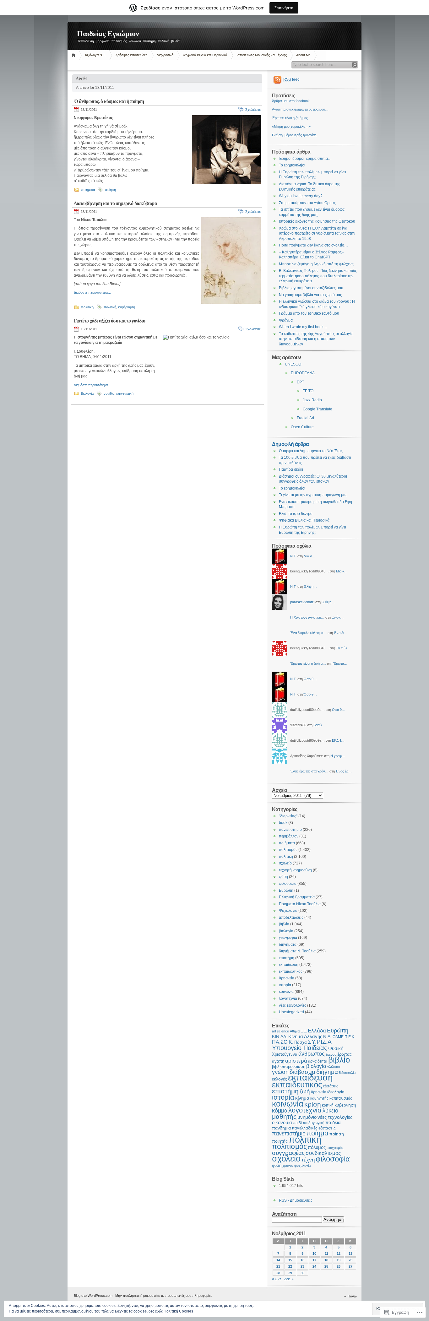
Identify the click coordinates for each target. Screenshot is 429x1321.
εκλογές (279, 1078)
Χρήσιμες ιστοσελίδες (131, 55)
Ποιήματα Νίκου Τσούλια (300, 904)
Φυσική (335, 1048)
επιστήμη (286, 958)
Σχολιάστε (253, 109)
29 (290, 1273)
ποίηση (110, 190)
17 (314, 1260)
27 (350, 1266)
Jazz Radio (312, 400)
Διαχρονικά (165, 55)
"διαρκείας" (288, 816)
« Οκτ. (277, 1279)
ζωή (305, 1091)
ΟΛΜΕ (338, 1037)
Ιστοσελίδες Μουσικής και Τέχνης (261, 55)
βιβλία (284, 924)
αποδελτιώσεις (291, 917)
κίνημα (302, 1098)
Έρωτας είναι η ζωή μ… (308, 663)
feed (291, 79)
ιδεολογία (336, 1092)
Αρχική (75, 55)
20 (350, 1260)
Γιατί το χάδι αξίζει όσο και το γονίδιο (109, 320)
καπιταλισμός (340, 1098)
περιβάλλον (288, 836)
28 (278, 1273)
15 (290, 1260)
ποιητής (280, 1141)
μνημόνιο (307, 1117)
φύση (283, 876)
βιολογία (87, 393)
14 (278, 1260)
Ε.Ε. (304, 1031)
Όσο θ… (310, 679)
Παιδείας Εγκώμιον (108, 34)
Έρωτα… (340, 663)
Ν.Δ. (327, 1036)
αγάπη (278, 1061)
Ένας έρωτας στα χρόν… (309, 771)
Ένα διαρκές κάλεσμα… (308, 633)
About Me (303, 55)
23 (302, 1266)
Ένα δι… (340, 633)
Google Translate (317, 409)
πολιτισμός (288, 849)
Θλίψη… (310, 586)
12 (338, 1253)
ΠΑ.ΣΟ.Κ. (282, 1042)
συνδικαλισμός (323, 1153)
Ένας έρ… (344, 771)
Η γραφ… (337, 756)
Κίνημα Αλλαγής (305, 1036)
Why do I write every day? (301, 196)
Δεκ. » (289, 1279)
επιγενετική (124, 393)
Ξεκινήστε (283, 7)
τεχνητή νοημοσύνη (295, 870)
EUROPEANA (303, 373)
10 (314, 1253)
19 (338, 1260)
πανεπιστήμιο (290, 829)
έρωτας (344, 1054)
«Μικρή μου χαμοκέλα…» (291, 126)
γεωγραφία (288, 937)
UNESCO (293, 364)
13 (350, 1253)
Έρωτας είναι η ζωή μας (290, 118)
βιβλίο (339, 1059)
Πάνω (352, 1296)
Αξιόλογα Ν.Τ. (95, 55)
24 (314, 1266)
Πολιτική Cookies (178, 1311)
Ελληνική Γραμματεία (297, 897)
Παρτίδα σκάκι (291, 469)
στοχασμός (335, 1148)
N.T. (293, 556)
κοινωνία (286, 991)
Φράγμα (286, 320)
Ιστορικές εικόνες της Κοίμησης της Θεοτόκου (317, 221)
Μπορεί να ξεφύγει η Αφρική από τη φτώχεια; (316, 264)
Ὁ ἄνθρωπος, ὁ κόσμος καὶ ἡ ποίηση (109, 101)
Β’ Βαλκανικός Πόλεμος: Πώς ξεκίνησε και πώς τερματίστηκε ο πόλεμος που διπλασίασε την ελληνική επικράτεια (318, 275)
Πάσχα (300, 1042)
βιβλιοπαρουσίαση (288, 1066)
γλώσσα (333, 1067)
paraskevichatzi (302, 602)
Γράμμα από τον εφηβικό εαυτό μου (309, 313)
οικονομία (282, 1122)
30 (302, 1273)
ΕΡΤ (300, 382)
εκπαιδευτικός (290, 971)
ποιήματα (88, 190)
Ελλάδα (317, 1030)
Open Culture (302, 427)
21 (278, 1266)
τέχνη (308, 1160)
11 (326, 1253)
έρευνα (331, 1054)
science (283, 1031)
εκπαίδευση (288, 964)
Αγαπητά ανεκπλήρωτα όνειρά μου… (300, 109)
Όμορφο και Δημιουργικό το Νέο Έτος (311, 451)
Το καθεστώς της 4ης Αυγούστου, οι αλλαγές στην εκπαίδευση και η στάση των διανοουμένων (316, 339)
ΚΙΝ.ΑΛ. (279, 1036)
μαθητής (284, 1116)
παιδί (297, 1123)
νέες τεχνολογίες (292, 1005)
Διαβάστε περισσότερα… (92, 292)
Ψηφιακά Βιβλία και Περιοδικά (205, 55)
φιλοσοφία (287, 883)
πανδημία (281, 1128)
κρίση (312, 1104)
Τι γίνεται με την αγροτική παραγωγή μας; (313, 495)
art (274, 1031)
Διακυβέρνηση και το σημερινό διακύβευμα (115, 203)
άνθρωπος (311, 1054)
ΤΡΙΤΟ (308, 391)
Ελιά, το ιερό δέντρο (295, 514)
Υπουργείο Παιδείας (299, 1047)
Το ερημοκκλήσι (292, 165)
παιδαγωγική (313, 1123)
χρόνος (287, 1165)
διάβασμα (302, 1072)
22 (290, 1266)
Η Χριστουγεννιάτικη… (307, 617)
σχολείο (285, 863)
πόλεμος (317, 1147)
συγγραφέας (288, 1153)
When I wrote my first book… (303, 327)
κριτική (328, 1105)
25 (326, 1266)
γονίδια (109, 393)
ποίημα (318, 1133)
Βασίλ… (319, 725)
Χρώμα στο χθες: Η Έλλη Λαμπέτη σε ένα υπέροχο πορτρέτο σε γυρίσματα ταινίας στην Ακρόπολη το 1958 (317, 233)
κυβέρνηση (126, 307)
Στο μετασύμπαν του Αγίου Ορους (307, 203)
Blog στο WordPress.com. (93, 1295)
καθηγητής (319, 1098)
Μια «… (309, 556)
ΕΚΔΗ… (338, 740)
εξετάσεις (330, 1086)
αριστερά (296, 1061)
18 (326, 1260)
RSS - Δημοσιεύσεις (295, 1200)
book (283, 822)
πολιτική (87, 307)
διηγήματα (287, 944)
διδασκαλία (347, 1073)
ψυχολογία (302, 1165)
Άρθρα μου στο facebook (291, 101)
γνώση (280, 1072)
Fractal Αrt (305, 418)
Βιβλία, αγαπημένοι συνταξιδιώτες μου (311, 288)
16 (302, 1260)
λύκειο (330, 1110)
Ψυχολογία (288, 910)
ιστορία (285, 985)
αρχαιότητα (317, 1061)
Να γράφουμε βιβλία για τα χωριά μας (310, 295)
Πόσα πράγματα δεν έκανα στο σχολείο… (313, 245)
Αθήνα (295, 1031)
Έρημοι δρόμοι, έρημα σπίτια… (305, 158)
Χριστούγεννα (284, 1054)
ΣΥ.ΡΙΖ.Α (320, 1041)
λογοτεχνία (288, 998)
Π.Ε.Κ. (350, 1037)
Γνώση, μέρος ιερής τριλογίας (294, 135)
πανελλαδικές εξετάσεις (313, 1128)
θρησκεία (286, 978)
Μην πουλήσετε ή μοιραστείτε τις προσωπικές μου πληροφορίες (163, 1295)
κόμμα (279, 1110)
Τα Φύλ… (343, 648)
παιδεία (333, 1122)
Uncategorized (291, 1012)
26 (338, 1266)
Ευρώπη (286, 890)
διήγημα (327, 1072)
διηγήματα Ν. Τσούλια (297, 951)
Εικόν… (338, 617)
